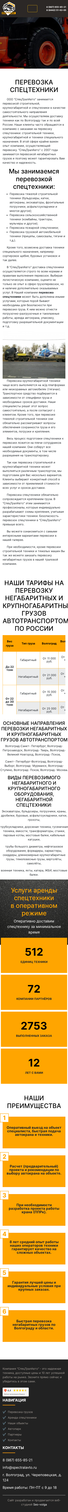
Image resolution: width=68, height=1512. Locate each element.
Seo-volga (40, 1504)
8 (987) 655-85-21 (56, 7)
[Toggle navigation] (32, 8)
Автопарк (14, 1429)
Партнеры (15, 1434)
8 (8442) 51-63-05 (56, 10)
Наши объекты (18, 1423)
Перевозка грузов (20, 1412)
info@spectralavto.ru (20, 1467)
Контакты (14, 1440)
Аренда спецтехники (22, 1417)
